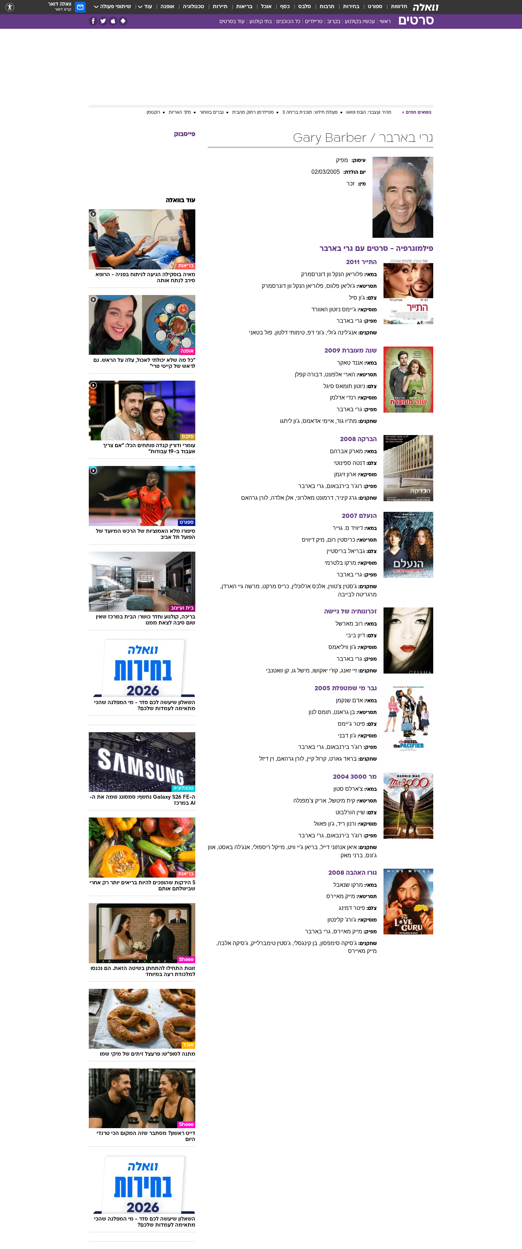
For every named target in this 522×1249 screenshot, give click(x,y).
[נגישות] (9, 7)
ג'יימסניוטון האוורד (333, 309)
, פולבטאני (262, 332)
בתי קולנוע (260, 22)
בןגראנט (344, 712)
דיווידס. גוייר (348, 528)
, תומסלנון (321, 712)
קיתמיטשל (342, 801)
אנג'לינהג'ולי (342, 332)
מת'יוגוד (347, 421)
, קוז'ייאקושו (326, 671)
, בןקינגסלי (307, 943)
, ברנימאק (353, 855)
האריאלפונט (340, 374)
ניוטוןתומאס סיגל (344, 386)
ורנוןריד (346, 824)
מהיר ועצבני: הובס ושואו (368, 113)
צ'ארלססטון (348, 789)
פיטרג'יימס (351, 724)
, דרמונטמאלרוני (316, 498)
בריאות (244, 7)
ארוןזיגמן (345, 474)
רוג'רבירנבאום (344, 486)
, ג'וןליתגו (291, 421)
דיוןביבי (355, 635)
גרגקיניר (346, 498)
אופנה (167, 7)
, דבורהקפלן (310, 374)
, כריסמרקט (277, 586)
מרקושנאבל (348, 885)
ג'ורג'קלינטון (341, 920)
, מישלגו (302, 671)
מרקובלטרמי (340, 563)
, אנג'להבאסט (235, 847)
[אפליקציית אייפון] (113, 21)
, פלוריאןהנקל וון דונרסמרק (294, 286)
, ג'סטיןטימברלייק (272, 943)
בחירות (351, 7)
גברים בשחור (212, 113)
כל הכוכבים (288, 22)
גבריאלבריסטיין (346, 551)
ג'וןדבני (347, 736)
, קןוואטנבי (279, 671)
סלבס (304, 7)
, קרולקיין (318, 759)
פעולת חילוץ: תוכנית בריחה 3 (310, 113)
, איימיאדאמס (320, 421)
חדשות (399, 7)
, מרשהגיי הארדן (242, 586)
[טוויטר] (103, 21)
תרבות (327, 7)
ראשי (385, 22)
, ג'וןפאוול (325, 824)
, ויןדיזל (268, 759)
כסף (285, 7)
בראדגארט (343, 759)
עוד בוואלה (180, 201)
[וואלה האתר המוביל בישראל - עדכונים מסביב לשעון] (426, 7)
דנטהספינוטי (349, 463)
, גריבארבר (312, 486)
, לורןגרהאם (256, 498)
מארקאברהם (346, 451)
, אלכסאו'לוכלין (310, 586)
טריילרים (313, 22)
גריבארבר (349, 321)
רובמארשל (349, 624)
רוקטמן (153, 113)
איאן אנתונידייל (339, 847)
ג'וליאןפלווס (340, 286)
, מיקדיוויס (314, 540)
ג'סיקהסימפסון (338, 943)
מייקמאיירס (340, 896)
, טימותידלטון (291, 332)
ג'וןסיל (357, 298)
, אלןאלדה (283, 498)
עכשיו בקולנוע (360, 22)
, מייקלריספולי (270, 847)
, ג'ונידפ (317, 332)
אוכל (266, 7)
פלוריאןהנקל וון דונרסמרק (332, 274)
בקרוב (333, 22)
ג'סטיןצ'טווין (342, 586)
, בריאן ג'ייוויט (304, 847)
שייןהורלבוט (350, 812)
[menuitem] (394, 7)
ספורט (375, 7)
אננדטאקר (350, 363)
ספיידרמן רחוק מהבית (253, 113)
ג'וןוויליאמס (342, 647)
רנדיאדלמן (343, 398)
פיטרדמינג (352, 908)
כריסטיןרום (341, 540)
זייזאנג (349, 671)
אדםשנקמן (349, 700)
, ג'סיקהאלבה (234, 943)
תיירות (220, 7)
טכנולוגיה (193, 7)
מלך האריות (180, 113)
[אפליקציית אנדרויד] (123, 21)
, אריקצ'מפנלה (311, 801)
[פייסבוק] (93, 21)
